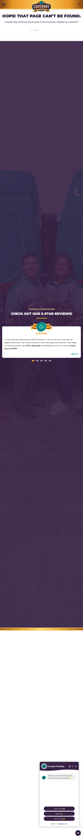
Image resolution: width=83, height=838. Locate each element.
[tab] (33, 360)
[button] (79, 4)
